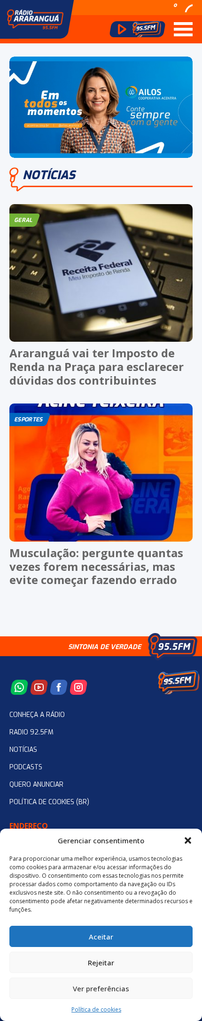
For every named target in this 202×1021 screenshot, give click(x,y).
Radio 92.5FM (31, 732)
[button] (188, 840)
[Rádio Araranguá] (35, 19)
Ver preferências (101, 988)
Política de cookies (96, 1009)
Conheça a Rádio (37, 714)
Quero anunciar (36, 784)
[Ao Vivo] (137, 29)
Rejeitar (101, 962)
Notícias (23, 749)
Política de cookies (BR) (49, 802)
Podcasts (25, 767)
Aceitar (101, 936)
